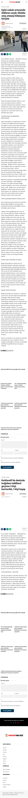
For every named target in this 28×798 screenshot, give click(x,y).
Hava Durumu (6, 771)
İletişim (4, 787)
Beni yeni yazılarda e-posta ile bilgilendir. (10, 462)
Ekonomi (5, 752)
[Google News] (24, 55)
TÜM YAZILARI (23, 23)
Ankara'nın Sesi (9, 23)
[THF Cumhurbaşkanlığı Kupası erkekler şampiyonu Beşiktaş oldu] (20, 377)
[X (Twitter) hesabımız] (13, 723)
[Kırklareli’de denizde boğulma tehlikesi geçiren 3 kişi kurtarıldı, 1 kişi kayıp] (7, 377)
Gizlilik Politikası (6, 784)
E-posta (17, 450)
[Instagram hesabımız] (15, 723)
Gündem (24, 28)
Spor (4, 754)
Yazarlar (5, 747)
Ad (2, 450)
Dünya (4, 761)
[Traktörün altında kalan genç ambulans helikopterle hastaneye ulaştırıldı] (7, 396)
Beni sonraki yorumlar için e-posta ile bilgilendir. (12, 458)
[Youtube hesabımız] (18, 723)
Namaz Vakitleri (6, 769)
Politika (4, 756)
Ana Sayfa (5, 778)
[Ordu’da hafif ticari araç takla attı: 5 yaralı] (14, 360)
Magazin (5, 758)
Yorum (3, 440)
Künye (4, 763)
